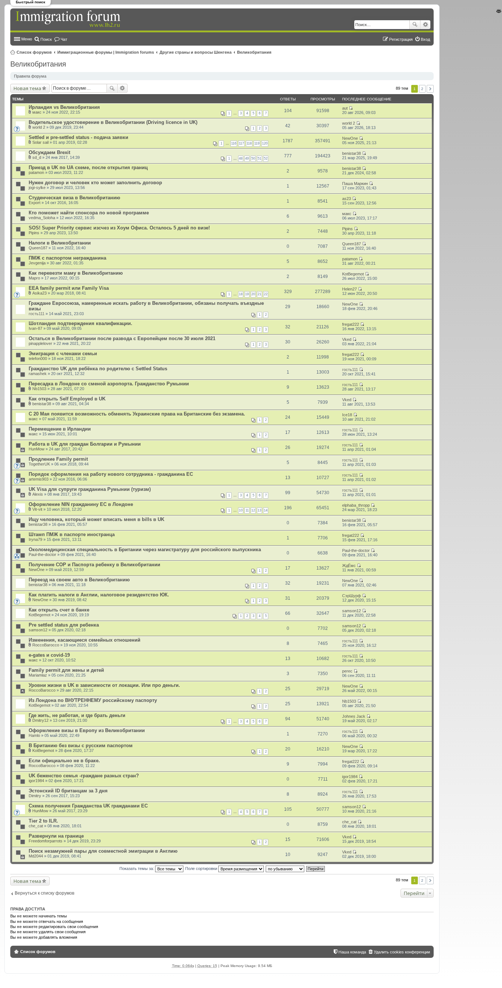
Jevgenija (37, 263)
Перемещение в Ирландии (60, 429)
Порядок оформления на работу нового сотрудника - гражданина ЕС (111, 474)
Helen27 (349, 289)
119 (256, 143)
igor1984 (36, 780)
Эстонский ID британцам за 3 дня (68, 790)
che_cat (36, 826)
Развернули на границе (56, 836)
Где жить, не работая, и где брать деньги (77, 715)
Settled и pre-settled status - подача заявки (78, 137)
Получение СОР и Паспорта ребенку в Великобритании (94, 564)
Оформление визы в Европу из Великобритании (87, 730)
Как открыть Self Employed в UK (67, 399)
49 (247, 158)
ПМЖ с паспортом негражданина (67, 258)
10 (241, 510)
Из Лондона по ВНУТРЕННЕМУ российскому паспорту (93, 700)
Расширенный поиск (425, 24)
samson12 (351, 611)
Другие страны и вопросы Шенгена (195, 52)
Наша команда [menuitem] (352, 952)
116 (233, 143)
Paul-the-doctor (42, 554)
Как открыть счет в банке (59, 610)
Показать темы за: (137, 868)
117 (241, 143)
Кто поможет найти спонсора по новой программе (89, 212)
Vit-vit (37, 509)
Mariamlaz (38, 675)
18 (241, 294)
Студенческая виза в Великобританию (74, 197)
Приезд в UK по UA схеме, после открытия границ (88, 167)
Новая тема (27, 88)
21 (259, 294)
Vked (346, 339)
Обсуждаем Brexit (49, 152)
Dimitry (35, 795)
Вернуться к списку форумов (44, 893)
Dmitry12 (40, 720)
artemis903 (39, 479)
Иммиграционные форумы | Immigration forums (105, 52)
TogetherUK (39, 464)
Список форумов (34, 52)
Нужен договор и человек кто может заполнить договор (95, 182)
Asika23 (39, 293)
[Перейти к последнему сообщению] (351, 108)
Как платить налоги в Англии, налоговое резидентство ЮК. (99, 595)
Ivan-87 (35, 328)
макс (37, 112)
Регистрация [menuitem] (401, 39)
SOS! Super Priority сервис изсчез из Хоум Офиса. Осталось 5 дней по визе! (119, 228)
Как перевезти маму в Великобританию (76, 273)
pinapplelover (40, 343)
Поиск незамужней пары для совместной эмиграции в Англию (103, 851)
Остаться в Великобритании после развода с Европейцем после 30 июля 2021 (122, 338)
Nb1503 (39, 388)
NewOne (350, 138)
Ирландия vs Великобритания (64, 107)
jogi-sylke (37, 187)
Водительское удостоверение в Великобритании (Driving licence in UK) (113, 122)
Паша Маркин (355, 183)
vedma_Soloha (42, 217)
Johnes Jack (353, 716)
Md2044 (36, 856)
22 (266, 294)
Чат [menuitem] (64, 39)
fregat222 (350, 324)
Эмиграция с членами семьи (63, 353)
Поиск (414, 24)
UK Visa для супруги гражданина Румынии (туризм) (90, 489)
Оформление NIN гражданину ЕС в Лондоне (81, 504)
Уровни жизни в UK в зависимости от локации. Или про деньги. (104, 685)
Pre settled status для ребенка (64, 625)
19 (247, 294)
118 (249, 143)
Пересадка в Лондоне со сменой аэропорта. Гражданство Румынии (109, 383)
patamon (36, 172)
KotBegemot (353, 274)
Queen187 (38, 248)
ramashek (38, 373)
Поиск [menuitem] (46, 39)
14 (266, 510)
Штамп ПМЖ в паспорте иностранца (72, 534)
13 (259, 510)
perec (347, 671)
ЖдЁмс (349, 565)
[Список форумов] (69, 19)
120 (265, 143)
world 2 (38, 127)
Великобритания (254, 52)
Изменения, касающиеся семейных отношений (84, 640)
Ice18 (347, 415)
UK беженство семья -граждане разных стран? (84, 775)
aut (345, 108)
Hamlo (34, 735)
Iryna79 (35, 539)
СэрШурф (351, 595)
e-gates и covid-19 (49, 655)
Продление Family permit (58, 459)
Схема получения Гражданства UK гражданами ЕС (88, 806)
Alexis (37, 494)
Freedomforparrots (45, 841)
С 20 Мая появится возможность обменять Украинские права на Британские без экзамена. (137, 414)
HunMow (36, 449)
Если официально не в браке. (64, 760)
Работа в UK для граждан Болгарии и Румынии (85, 444)
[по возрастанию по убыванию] (285, 868)
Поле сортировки (201, 868)
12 (253, 510)
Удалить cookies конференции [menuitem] (402, 952)
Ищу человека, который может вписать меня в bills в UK (96, 519)
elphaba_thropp (356, 505)
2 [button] (422, 89)
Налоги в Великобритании (60, 243)
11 (247, 510)
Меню (26, 39)
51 (259, 158)
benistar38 (351, 153)
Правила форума (30, 76)
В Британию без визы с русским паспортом (81, 745)
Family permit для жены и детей (66, 670)
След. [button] (430, 89)
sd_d (36, 157)
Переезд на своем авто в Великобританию (79, 579)
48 (241, 158)
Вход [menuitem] (425, 39)
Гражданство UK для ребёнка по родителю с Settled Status (98, 368)
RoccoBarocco (45, 645)
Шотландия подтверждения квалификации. (80, 323)
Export (34, 202)
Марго (34, 278)
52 (266, 158)
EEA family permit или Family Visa (69, 288)
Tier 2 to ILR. (43, 821)
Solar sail (40, 142)
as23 (346, 198)
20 (253, 294)
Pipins (34, 233)
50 (253, 158)
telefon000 (38, 358)
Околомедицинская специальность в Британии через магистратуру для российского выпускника (145, 549)
